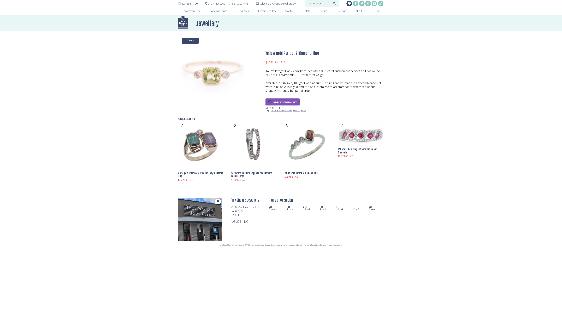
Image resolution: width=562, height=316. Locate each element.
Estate (307, 11)
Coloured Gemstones (281, 110)
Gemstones (243, 11)
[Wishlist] (349, 3)
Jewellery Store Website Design (232, 245)
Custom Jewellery (267, 11)
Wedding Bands (219, 11)
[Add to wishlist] (181, 125)
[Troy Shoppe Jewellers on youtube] (374, 3)
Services (324, 11)
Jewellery (289, 11)
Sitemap (299, 245)
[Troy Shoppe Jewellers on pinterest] (362, 3)
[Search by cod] (334, 3)
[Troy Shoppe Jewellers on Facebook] (355, 3)
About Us (360, 11)
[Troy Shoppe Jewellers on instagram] (368, 3)
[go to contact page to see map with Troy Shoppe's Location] (218, 201)
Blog (377, 11)
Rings (303, 110)
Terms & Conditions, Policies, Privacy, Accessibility (323, 245)
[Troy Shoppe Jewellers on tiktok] (380, 3)
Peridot (296, 110)
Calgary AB (228, 3)
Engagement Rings (192, 11)
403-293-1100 (239, 222)
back (191, 40)
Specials (342, 11)
